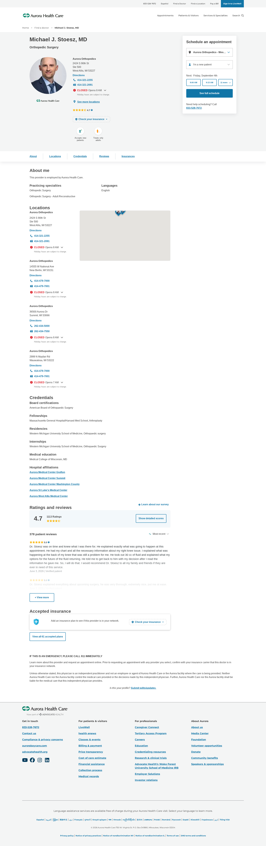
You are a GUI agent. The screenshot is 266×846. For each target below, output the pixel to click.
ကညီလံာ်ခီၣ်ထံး (129, 820)
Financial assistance (92, 764)
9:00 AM (193, 82)
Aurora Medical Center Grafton (47, 472)
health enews (87, 733)
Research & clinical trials (151, 758)
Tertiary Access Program (151, 733)
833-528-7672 (149, 3)
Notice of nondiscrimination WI (118, 835)
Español (164, 3)
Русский (176, 820)
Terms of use (173, 835)
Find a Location (198, 3)
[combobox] (209, 64)
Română (166, 820)
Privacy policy (67, 835)
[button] (209, 52)
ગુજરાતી (87, 820)
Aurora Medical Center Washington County (55, 484)
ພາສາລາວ (148, 820)
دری (70, 820)
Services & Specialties (216, 15)
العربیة (48, 820)
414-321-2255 (85, 80)
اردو (216, 820)
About (33, 156)
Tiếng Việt (225, 820)
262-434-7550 (42, 331)
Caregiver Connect (147, 727)
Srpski (186, 820)
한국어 (139, 820)
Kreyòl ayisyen (100, 820)
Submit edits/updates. (143, 688)
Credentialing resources (150, 751)
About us (197, 727)
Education (141, 745)
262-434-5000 (42, 326)
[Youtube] (24, 760)
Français (78, 820)
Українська (207, 820)
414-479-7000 (42, 280)
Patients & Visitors (188, 15)
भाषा (110, 820)
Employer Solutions (147, 773)
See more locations (88, 102)
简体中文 (63, 820)
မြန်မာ (55, 820)
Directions (79, 75)
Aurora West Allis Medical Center (49, 496)
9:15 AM (209, 82)
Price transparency (91, 751)
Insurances (128, 156)
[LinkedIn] (47, 760)
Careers (140, 739)
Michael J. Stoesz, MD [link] (67, 27)
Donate (196, 751)
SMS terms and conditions (193, 835)
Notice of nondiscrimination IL (150, 835)
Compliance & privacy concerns (42, 739)
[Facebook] (32, 760)
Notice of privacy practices (88, 835)
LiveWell (84, 727)
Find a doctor (41, 27)
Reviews (104, 156)
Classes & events (90, 739)
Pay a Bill (214, 3)
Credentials (80, 156)
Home (25, 27)
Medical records (89, 776)
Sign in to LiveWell (232, 3)
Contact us (29, 733)
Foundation (198, 739)
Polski (157, 820)
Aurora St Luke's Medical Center (48, 490)
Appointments (165, 15)
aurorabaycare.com (34, 745)
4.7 (88, 110)
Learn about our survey (155, 504)
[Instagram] (39, 760)
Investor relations (146, 780)
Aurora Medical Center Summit (47, 478)
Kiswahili (195, 820)
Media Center (200, 733)
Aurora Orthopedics (84, 59)
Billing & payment (90, 745)
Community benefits (204, 758)
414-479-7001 (42, 286)
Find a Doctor (179, 3)
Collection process (90, 770)
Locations (55, 156)
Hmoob (117, 820)
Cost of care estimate (92, 758)
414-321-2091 (85, 84)
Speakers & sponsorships (207, 764)
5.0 (45, 542)
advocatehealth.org (34, 751)
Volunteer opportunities (206, 745)
